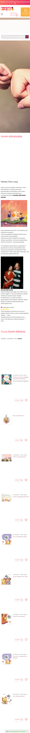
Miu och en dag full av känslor (20, 657)
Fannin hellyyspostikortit (21, 497)
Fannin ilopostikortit (19, 457)
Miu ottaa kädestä (18, 696)
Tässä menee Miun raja (20, 576)
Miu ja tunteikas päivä (20, 536)
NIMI (15, 338)
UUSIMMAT (10, 338)
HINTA (19, 338)
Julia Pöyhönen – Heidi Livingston (20, 455)
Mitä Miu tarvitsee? (19, 616)
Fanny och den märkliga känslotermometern (20, 378)
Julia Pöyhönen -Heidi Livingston (20, 375)
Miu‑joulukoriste (18, 415)
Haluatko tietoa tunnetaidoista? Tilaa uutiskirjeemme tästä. (15, 2)
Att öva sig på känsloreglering (20, 381)
